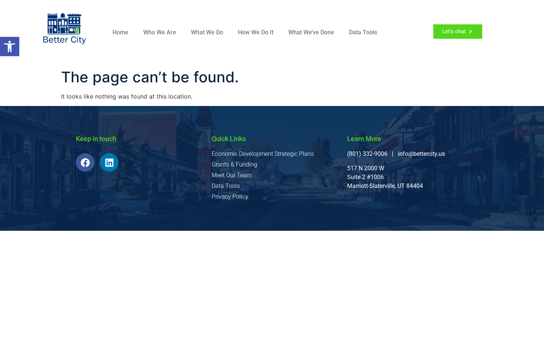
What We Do (207, 32)
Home (120, 32)
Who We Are (159, 32)
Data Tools (363, 32)
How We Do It (255, 32)
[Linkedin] (109, 162)
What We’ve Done (311, 32)
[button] (9, 46)
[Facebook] (85, 162)
